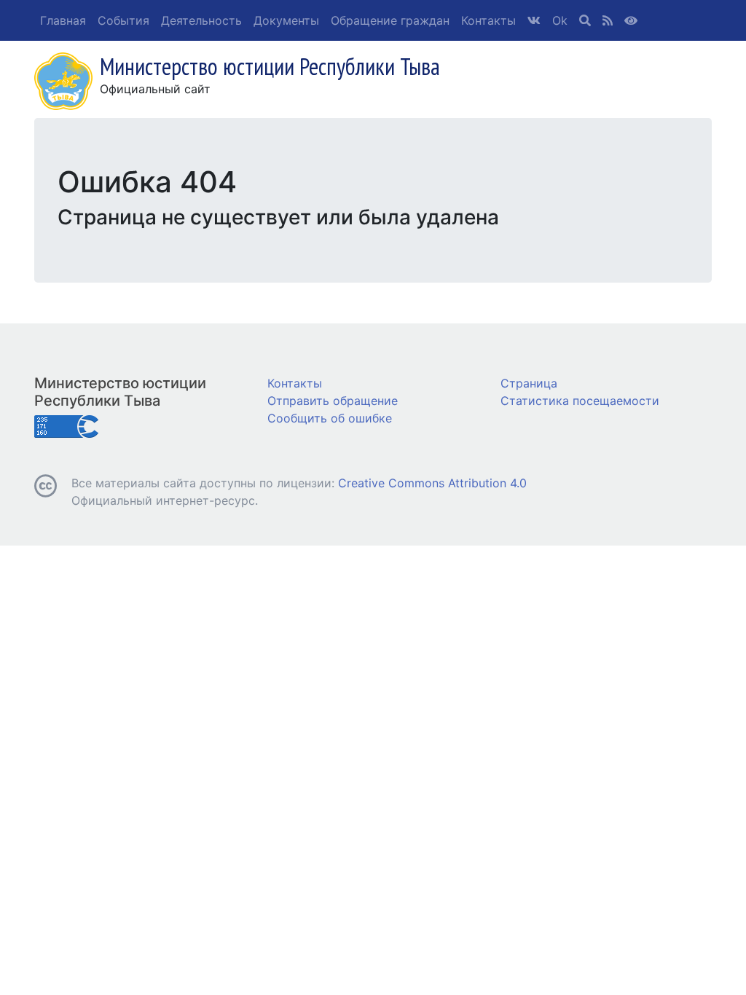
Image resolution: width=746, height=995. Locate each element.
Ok (560, 20)
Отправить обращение (332, 400)
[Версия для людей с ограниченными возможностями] (631, 20)
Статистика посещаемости (579, 400)
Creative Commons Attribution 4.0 (432, 483)
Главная (63, 20)
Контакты (488, 20)
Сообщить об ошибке (329, 418)
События (123, 20)
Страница (528, 383)
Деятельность (201, 20)
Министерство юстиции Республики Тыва (120, 391)
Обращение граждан (390, 20)
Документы (286, 20)
